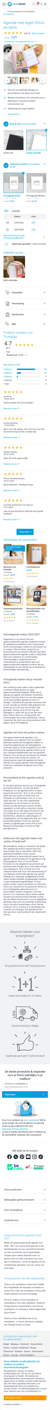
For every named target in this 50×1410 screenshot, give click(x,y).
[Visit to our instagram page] (34, 1157)
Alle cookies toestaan (13, 1398)
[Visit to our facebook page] (9, 1157)
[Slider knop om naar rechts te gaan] (42, 80)
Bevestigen (10, 1094)
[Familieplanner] (36, 554)
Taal (8, 352)
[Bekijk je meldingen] (41, 4)
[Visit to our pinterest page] (22, 1157)
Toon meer (24, 532)
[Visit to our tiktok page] (41, 1157)
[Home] (4, 12)
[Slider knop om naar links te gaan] (7, 80)
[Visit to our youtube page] (28, 1157)
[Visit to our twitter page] (16, 1157)
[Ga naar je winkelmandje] (45, 4)
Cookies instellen (12, 1404)
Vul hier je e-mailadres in (16, 1083)
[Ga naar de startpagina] (17, 4)
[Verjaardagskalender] (13, 596)
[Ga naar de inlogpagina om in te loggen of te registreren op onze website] (37, 4)
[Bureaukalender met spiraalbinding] (36, 596)
